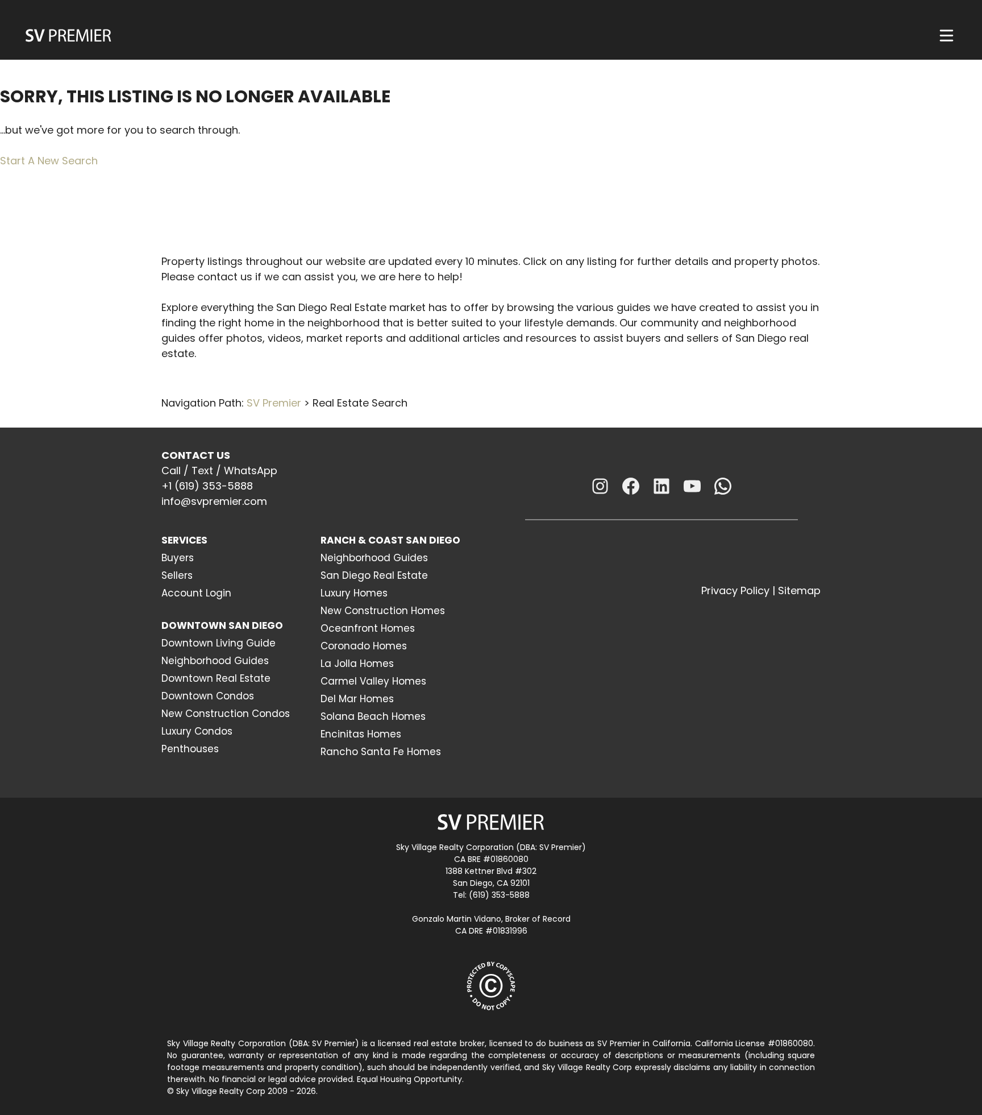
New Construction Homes (383, 610)
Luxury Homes (354, 593)
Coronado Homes (364, 646)
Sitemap (799, 590)
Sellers (177, 575)
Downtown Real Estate (216, 678)
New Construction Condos (225, 713)
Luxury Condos (196, 731)
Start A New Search (49, 161)
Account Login (196, 593)
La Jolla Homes (357, 663)
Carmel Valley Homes (373, 681)
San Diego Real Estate (374, 575)
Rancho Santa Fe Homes (381, 751)
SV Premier (274, 403)
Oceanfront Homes (368, 628)
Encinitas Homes (361, 734)
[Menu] (946, 35)
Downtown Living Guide (218, 643)
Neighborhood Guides (215, 661)
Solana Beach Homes (373, 716)
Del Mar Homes (357, 699)
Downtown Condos (207, 696)
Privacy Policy (735, 590)
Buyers (177, 558)
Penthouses (190, 749)
